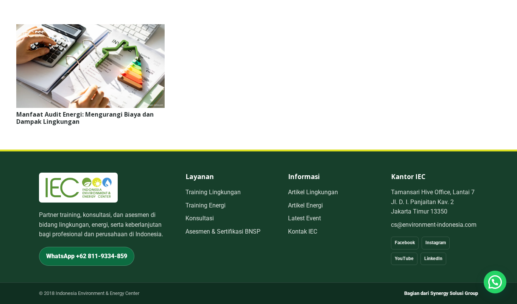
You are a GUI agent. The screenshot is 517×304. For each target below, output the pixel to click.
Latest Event (304, 218)
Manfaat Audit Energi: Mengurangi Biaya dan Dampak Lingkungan (85, 118)
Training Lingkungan (213, 192)
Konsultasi (199, 218)
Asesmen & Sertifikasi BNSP (222, 231)
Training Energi (205, 205)
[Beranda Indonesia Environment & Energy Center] (78, 188)
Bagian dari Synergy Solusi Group (441, 293)
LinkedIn (433, 258)
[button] (495, 282)
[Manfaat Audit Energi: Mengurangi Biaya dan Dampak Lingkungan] (90, 29)
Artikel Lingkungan (313, 192)
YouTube (404, 258)
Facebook (405, 242)
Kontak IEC (302, 231)
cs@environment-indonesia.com (434, 224)
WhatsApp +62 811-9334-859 (86, 256)
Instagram (435, 242)
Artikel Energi (305, 205)
